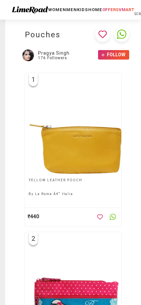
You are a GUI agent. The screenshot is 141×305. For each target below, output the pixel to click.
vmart (126, 9)
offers (110, 9)
